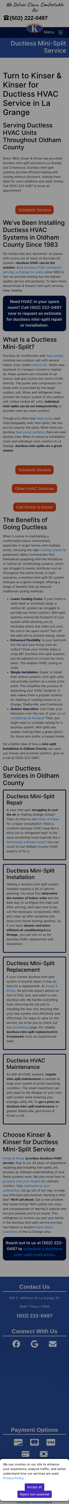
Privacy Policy (13, 1478)
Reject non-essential (34, 1494)
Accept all (34, 1487)
